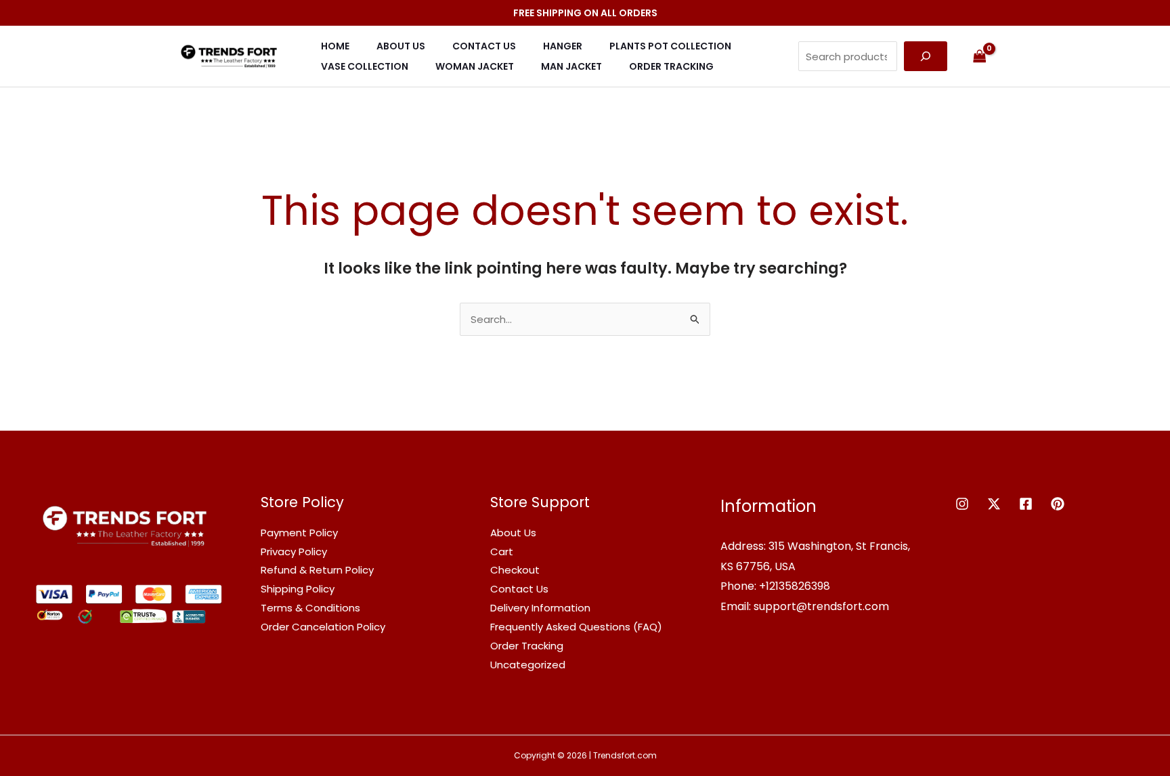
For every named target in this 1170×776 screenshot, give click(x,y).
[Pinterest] (1057, 504)
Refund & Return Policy (317, 570)
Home (335, 46)
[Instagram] (962, 504)
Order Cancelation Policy (323, 627)
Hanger (562, 46)
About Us (400, 46)
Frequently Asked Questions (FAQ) (576, 627)
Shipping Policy (297, 589)
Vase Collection (364, 66)
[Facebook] (1026, 504)
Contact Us (484, 46)
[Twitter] (994, 504)
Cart (501, 551)
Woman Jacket (474, 66)
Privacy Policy (294, 551)
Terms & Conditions (310, 608)
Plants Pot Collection (670, 46)
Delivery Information (540, 608)
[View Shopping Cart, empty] (980, 56)
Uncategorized (527, 665)
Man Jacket (571, 66)
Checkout (515, 570)
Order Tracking (671, 66)
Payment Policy (299, 532)
